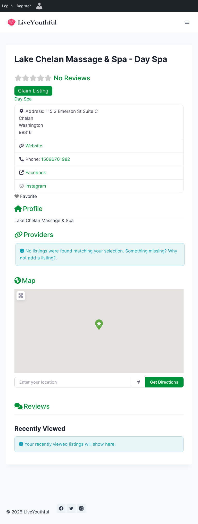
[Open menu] (187, 22)
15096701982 (55, 159)
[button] (99, 324)
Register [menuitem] (24, 6)
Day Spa (23, 99)
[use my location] (138, 382)
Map (29, 280)
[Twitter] (71, 508)
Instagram (36, 186)
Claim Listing (33, 91)
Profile (33, 209)
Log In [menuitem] (7, 6)
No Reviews (72, 78)
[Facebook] (61, 508)
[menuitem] (39, 6)
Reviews (37, 406)
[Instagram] (81, 508)
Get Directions (164, 382)
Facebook (36, 172)
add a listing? (42, 257)
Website (34, 145)
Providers (38, 235)
